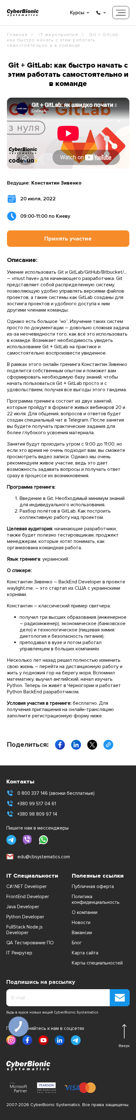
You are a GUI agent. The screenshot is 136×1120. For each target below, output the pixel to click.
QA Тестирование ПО (30, 943)
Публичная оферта (93, 886)
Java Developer (22, 907)
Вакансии (82, 932)
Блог (77, 943)
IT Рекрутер (19, 953)
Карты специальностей (97, 963)
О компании (84, 912)
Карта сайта (85, 953)
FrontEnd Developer (27, 896)
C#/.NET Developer (26, 886)
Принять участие (68, 238)
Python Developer (25, 917)
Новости (81, 922)
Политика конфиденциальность (96, 899)
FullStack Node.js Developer (24, 929)
